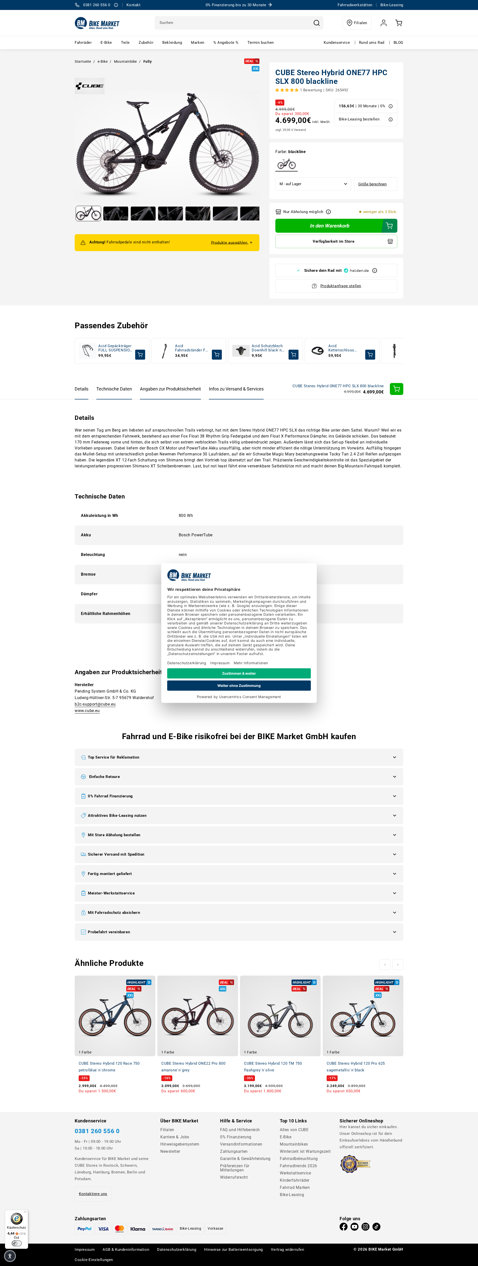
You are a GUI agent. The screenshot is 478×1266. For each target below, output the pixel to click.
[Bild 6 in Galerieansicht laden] (225, 213)
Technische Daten (114, 388)
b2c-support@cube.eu (95, 704)
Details (81, 388)
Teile (125, 42)
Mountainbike (125, 61)
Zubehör (146, 42)
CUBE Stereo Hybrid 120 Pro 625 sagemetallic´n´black (356, 1066)
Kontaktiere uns (93, 1194)
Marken (197, 42)
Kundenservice (337, 42)
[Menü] (25, 1213)
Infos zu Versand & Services (236, 388)
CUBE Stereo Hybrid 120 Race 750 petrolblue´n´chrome (109, 1066)
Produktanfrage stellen (340, 286)
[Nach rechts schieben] (397, 964)
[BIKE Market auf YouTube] (354, 1228)
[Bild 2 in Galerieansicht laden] (115, 213)
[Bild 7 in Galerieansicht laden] (252, 213)
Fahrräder (83, 42)
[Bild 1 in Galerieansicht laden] (88, 213)
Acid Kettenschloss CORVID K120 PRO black (344, 348)
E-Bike (106, 42)
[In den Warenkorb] (396, 389)
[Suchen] (316, 23)
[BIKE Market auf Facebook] (344, 1228)
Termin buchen (260, 42)
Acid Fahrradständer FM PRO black (192, 348)
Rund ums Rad (371, 42)
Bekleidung (172, 42)
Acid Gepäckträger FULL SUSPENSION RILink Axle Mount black (115, 348)
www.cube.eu (87, 710)
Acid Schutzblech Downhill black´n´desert (267, 348)
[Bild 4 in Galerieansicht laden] (170, 213)
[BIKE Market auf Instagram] (365, 1228)
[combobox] (239, 23)
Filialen (360, 23)
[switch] (17, 1243)
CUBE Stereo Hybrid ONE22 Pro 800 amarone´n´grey (193, 1066)
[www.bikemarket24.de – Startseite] (97, 23)
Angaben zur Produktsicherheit (170, 388)
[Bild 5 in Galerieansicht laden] (197, 213)
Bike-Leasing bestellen (359, 119)
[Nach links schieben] (384, 964)
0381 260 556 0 (97, 1131)
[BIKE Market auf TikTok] (376, 1228)
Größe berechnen (372, 184)
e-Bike (103, 61)
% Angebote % (226, 42)
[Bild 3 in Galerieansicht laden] (143, 213)
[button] (239, 757)
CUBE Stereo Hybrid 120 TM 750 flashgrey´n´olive (273, 1066)
